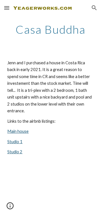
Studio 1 (14, 141)
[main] (50, 29)
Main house (18, 131)
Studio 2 (14, 151)
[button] (6, 7)
